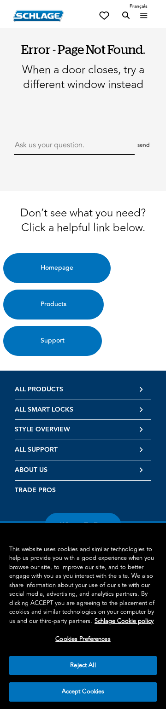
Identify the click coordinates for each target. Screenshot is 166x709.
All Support (36, 450)
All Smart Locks (44, 410)
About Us (31, 470)
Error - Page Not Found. (83, 49)
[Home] (38, 15)
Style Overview (42, 429)
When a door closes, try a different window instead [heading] (83, 77)
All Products (39, 389)
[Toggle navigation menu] (144, 15)
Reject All (82, 665)
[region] (83, 616)
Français (139, 6)
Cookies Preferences (82, 639)
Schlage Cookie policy (124, 621)
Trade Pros (35, 490)
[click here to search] (125, 15)
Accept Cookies (83, 691)
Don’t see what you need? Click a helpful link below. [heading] (83, 220)
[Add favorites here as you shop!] (104, 14)
